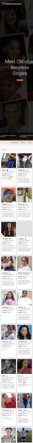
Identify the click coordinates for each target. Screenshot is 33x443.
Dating (30, 142)
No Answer (4, 349)
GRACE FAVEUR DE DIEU (8, 211)
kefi (3, 376)
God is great (5, 417)
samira (5, 273)
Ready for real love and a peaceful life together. (24, 314)
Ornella (5, 239)
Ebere (20, 410)
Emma (20, 307)
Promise (5, 410)
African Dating (14, 142)
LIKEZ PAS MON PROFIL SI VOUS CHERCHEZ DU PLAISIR (24, 211)
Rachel (5, 204)
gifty (4, 170)
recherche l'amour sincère (8, 280)
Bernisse (21, 204)
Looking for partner (22, 177)
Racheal (5, 307)
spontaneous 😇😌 (6, 178)
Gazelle (19, 417)
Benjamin (21, 170)
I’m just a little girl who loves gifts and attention (24, 385)
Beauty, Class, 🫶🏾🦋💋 (7, 177)
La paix (21, 239)
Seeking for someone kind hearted (8, 382)
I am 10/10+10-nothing (7, 418)
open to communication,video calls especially (24, 348)
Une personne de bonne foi (24, 245)
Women (23, 142)
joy (19, 376)
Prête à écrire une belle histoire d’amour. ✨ (8, 245)
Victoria (5, 342)
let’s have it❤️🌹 (22, 382)
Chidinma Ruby (23, 342)
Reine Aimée (23, 273)
